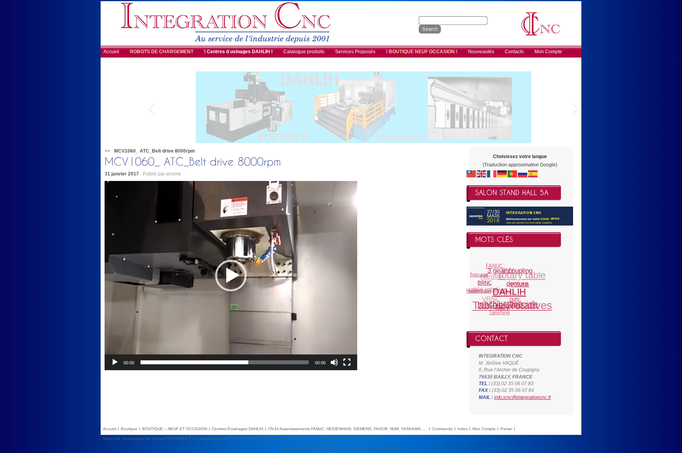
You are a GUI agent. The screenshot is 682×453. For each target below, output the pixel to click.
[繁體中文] (472, 173)
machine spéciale (505, 304)
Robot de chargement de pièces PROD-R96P (145, 438)
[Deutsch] (502, 173)
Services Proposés (282, 438)
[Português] (513, 173)
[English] (482, 173)
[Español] (533, 173)
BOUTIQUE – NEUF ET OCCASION (174, 429)
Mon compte (484, 429)
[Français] (492, 173)
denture (517, 288)
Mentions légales (386, 448)
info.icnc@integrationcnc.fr (522, 397)
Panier (506, 429)
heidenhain (478, 289)
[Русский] (523, 173)
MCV (499, 309)
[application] (231, 275)
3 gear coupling (510, 273)
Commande (442, 429)
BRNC (484, 284)
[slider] (225, 362)
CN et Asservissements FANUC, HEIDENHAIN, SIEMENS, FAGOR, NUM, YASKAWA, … (347, 429)
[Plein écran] (347, 362)
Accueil (109, 429)
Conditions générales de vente (351, 438)
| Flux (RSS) (322, 448)
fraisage (481, 273)
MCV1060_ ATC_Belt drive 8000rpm (154, 151)
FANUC (497, 265)
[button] (151, 107)
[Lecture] (115, 362)
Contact (311, 438)
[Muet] (334, 362)
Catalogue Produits (210, 438)
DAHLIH (507, 295)
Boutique (129, 429)
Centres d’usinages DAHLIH (237, 429)
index (462, 429)
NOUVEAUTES (246, 438)
